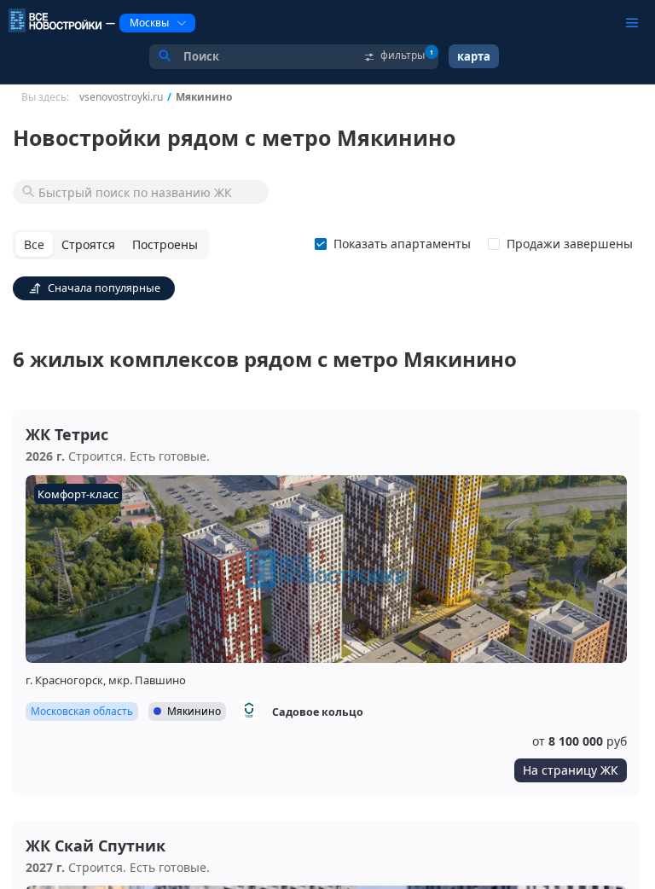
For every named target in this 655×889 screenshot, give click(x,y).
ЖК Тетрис (67, 434)
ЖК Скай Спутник (95, 845)
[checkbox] (396, 244)
